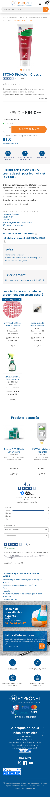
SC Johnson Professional (13, 225)
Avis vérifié (11, 548)
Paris (5, 588)
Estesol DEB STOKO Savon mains (14, 450)
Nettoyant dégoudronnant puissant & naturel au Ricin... (12, 388)
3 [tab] (26, 70)
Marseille (6, 591)
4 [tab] (29, 70)
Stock (13, 469)
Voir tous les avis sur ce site (27, 502)
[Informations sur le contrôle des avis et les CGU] (39, 498)
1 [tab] (21, 70)
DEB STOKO (8, 219)
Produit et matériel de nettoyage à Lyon (20, 585)
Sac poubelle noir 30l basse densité (37, 324)
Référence (8, 84)
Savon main (8, 217)
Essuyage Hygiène (11, 214)
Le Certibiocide (25, 736)
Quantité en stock (11, 119)
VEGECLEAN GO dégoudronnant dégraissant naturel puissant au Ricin (13, 378)
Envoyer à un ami (10, 143)
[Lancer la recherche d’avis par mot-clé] (47, 535)
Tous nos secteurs (10, 599)
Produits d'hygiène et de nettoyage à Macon (22, 594)
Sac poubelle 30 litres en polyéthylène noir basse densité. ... (37, 334)
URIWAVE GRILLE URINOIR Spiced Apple (12, 324)
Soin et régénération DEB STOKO (17, 222)
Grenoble (7, 596)
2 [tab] (24, 70)
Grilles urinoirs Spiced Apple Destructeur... (12, 333)
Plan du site (30, 788)
